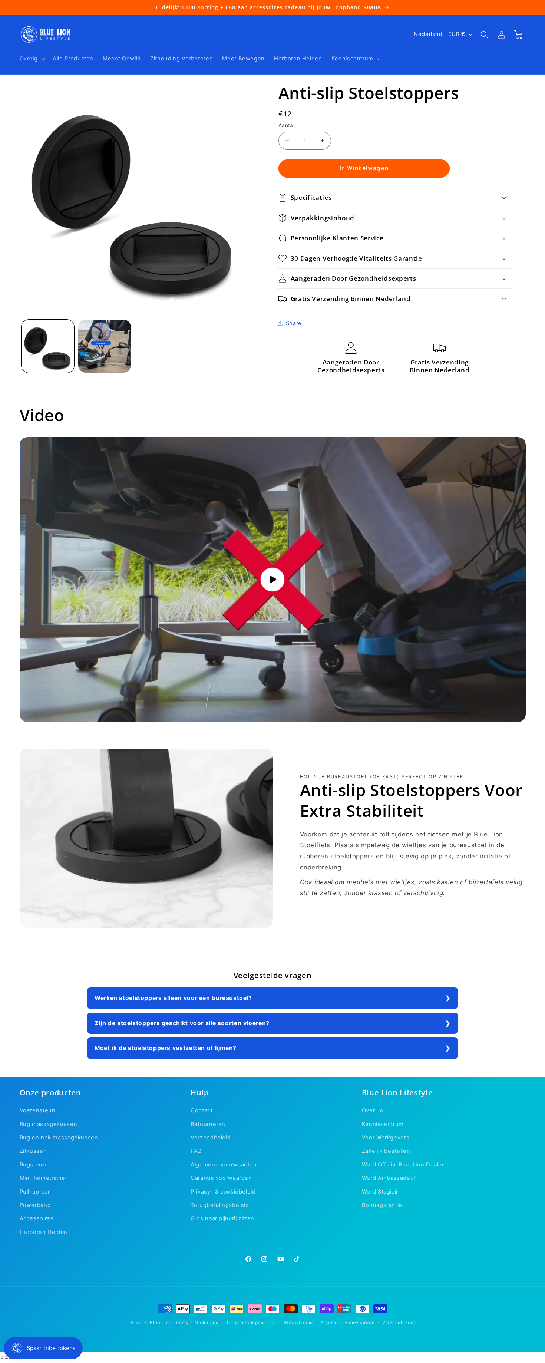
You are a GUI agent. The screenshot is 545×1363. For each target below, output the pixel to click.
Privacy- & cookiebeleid (223, 1191)
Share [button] (294, 323)
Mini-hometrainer (43, 1178)
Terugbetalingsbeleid (220, 1205)
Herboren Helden (43, 1232)
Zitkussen (33, 1151)
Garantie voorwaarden (221, 1178)
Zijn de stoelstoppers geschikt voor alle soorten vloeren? (182, 1023)
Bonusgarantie (382, 1205)
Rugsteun (33, 1164)
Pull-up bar (35, 1191)
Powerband (35, 1205)
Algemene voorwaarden (224, 1164)
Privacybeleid (298, 1322)
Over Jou (374, 1111)
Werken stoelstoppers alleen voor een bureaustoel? (173, 997)
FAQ (196, 1151)
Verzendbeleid (211, 1137)
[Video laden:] (273, 579)
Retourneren (208, 1124)
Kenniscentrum (383, 1124)
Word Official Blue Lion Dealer (403, 1164)
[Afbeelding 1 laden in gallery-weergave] (48, 346)
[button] (31, 58)
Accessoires (37, 1218)
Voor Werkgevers (385, 1137)
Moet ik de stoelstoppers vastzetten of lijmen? (166, 1048)
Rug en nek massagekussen (59, 1137)
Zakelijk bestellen (386, 1151)
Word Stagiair (380, 1191)
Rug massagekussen (48, 1124)
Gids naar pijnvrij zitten (222, 1218)
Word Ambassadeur (389, 1178)
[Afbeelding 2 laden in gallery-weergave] (104, 346)
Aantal (286, 125)
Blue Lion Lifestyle (171, 1322)
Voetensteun (38, 1111)
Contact (201, 1111)
